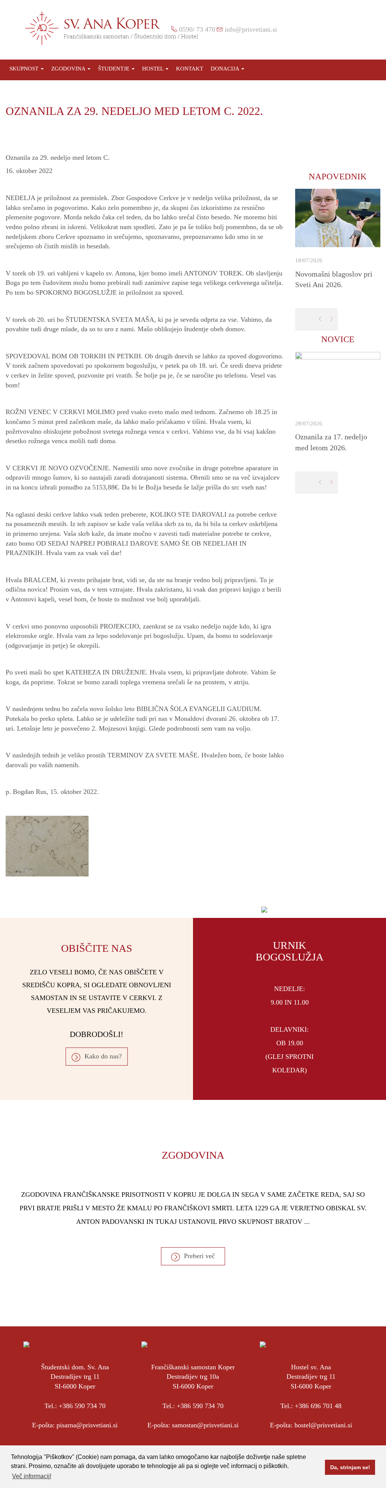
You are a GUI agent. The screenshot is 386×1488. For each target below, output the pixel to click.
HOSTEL (153, 69)
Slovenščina (343, 28)
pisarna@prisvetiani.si (87, 1425)
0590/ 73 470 (197, 29)
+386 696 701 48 (318, 1406)
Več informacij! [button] (31, 1476)
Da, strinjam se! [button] (350, 1467)
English (356, 28)
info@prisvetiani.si (251, 29)
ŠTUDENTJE (114, 69)
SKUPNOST (24, 69)
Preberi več (199, 1256)
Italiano (369, 28)
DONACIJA (225, 69)
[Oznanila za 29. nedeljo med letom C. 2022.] (145, 846)
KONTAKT (189, 69)
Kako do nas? (103, 1056)
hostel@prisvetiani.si (323, 1425)
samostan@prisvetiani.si (205, 1425)
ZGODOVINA (69, 69)
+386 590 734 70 (82, 1406)
